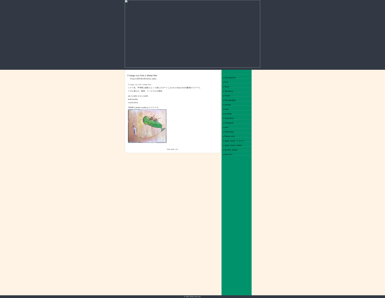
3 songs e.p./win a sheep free (139, 84)
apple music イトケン (233, 141)
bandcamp (228, 132)
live (225, 82)
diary (225, 87)
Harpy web (228, 136)
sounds (226, 105)
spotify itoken (229, 150)
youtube (227, 114)
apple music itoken (232, 145)
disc (177, 149)
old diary (227, 91)
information (229, 78)
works (226, 96)
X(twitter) (228, 118)
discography (229, 100)
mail (225, 109)
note (225, 127)
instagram (228, 123)
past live (227, 154)
